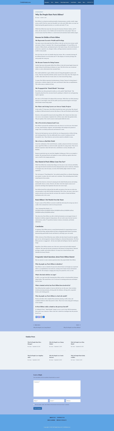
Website (68, 400)
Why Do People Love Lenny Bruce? (42, 326)
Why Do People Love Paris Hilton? (72, 326)
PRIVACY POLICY (61, 420)
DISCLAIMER (51, 420)
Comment (37, 382)
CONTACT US (90, 2)
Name (36, 400)
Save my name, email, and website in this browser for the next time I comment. (52, 404)
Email (52, 400)
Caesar (38, 17)
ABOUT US (53, 417)
